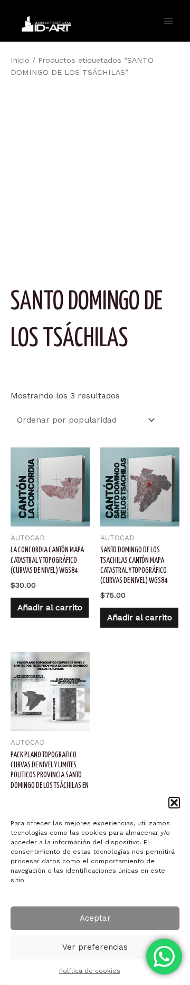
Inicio (20, 60)
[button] (174, 802)
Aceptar (95, 918)
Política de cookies (89, 970)
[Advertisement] (95, 181)
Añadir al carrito (49, 607)
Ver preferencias (95, 947)
